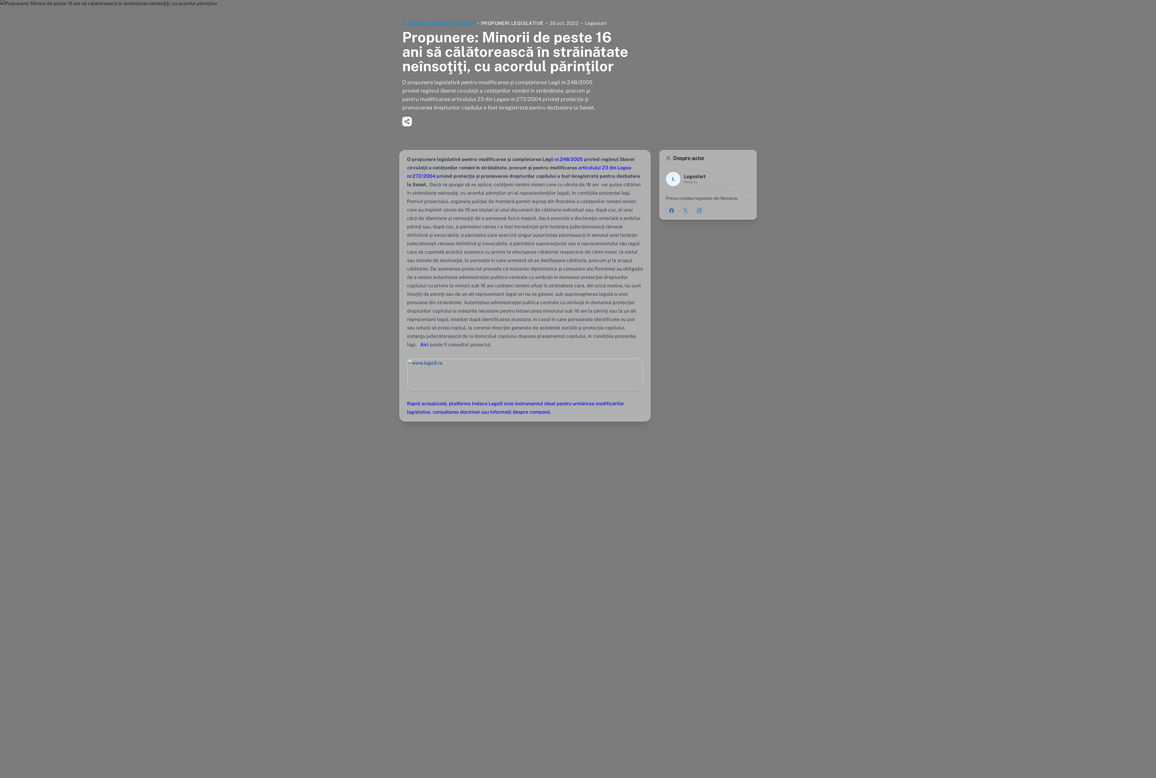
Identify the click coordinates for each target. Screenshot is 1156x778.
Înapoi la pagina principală (441, 23)
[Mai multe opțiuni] (407, 121)
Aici (424, 344)
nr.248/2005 (569, 159)
